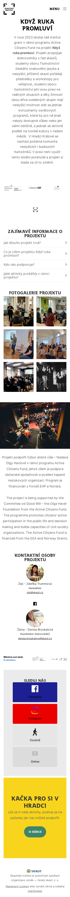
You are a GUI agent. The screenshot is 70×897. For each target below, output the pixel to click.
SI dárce (35, 831)
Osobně (35, 740)
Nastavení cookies (17, 886)
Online (35, 761)
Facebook (35, 697)
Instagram (35, 718)
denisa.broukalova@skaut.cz (35, 638)
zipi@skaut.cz (35, 592)
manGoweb (35, 891)
